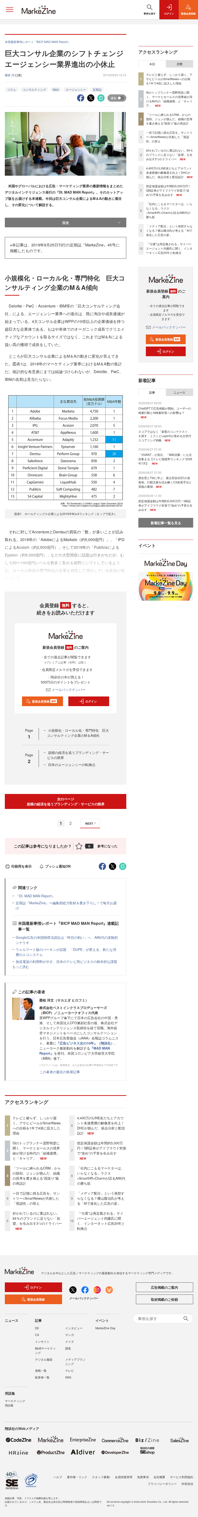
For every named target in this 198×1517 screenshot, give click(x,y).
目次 (65, 222)
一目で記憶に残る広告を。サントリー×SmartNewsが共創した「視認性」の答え (36, 1198)
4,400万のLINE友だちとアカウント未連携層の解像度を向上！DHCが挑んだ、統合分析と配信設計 (101, 1125)
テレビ (69, 1370)
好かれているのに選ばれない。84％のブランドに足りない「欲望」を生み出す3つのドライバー (37, 1218)
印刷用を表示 (21, 866)
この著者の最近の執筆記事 (59, 1071)
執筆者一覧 (42, 1377)
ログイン (91, 701)
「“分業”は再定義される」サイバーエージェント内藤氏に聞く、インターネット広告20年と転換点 (101, 1221)
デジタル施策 (43, 1359)
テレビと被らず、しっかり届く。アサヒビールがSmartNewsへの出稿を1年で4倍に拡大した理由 (37, 1125)
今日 (152, 64)
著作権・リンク (77, 1477)
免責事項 (143, 1477)
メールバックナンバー (68, 689)
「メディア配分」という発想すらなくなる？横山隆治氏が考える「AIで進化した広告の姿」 (100, 1198)
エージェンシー (76, 89)
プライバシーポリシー (162, 1484)
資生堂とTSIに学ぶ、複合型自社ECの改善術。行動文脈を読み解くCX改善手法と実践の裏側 (165, 482)
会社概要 (159, 1477)
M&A (56, 89)
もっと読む (20, 966)
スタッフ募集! (101, 1477)
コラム (11, 89)
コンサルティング (34, 89)
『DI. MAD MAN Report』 (35, 895)
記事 (152, 392)
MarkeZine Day (105, 1328)
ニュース (179, 392)
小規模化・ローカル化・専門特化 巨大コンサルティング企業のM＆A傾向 (78, 733)
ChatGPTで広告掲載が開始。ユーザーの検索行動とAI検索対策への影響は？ (164, 410)
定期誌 (97, 89)
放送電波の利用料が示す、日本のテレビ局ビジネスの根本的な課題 (66, 961)
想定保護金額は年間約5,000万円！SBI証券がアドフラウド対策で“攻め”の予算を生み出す (101, 1148)
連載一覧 (41, 1370)
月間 (179, 64)
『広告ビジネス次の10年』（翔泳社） (85, 1043)
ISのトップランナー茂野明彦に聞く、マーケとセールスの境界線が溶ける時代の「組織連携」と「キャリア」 (36, 1151)
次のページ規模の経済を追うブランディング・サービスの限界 (66, 801)
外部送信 (187, 1484)
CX (37, 1335)
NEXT (89, 823)
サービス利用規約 (181, 1477)
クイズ (69, 1341)
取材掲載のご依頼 (164, 1299)
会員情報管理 (123, 1477)
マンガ (69, 1335)
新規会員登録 (44, 701)
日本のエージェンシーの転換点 (71, 764)
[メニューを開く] (9, 9)
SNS (68, 1377)
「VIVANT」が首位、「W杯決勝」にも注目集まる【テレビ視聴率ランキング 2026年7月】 (165, 458)
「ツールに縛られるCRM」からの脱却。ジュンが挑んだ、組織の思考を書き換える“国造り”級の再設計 (37, 1176)
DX (37, 1328)
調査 (68, 1348)
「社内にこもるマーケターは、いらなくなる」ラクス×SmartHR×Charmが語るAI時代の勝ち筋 (101, 1176)
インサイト (42, 1341)
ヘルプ (57, 1477)
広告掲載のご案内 (164, 1287)
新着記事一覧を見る (166, 522)
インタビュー (74, 1328)
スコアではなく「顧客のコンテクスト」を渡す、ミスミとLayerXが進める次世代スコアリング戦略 (164, 435)
